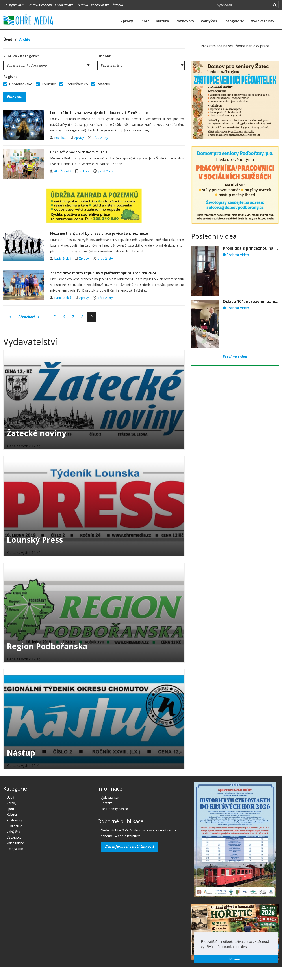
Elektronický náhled (114, 809)
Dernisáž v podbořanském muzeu (78, 152)
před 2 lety (100, 137)
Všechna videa (235, 356)
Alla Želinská (63, 171)
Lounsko (82, 5)
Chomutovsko (64, 5)
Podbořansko (100, 5)
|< (9, 316)
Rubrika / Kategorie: (21, 56)
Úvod (7, 39)
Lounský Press (35, 539)
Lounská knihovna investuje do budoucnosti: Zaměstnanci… (101, 112)
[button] (248, 947)
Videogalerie (15, 843)
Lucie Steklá (63, 258)
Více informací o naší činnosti (129, 846)
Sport (144, 21)
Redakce (60, 137)
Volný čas (209, 21)
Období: (104, 56)
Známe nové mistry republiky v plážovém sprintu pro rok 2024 (103, 272)
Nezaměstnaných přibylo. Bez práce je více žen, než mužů (99, 233)
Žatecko (117, 5)
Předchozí (27, 316)
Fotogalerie (234, 21)
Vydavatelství (263, 21)
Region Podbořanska (47, 646)
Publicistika (14, 826)
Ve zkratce (14, 837)
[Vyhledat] (274, 5)
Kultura (162, 21)
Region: (10, 76)
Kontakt (106, 803)
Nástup (21, 753)
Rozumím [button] (236, 959)
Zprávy (127, 21)
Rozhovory (185, 21)
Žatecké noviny (36, 433)
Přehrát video (237, 254)
